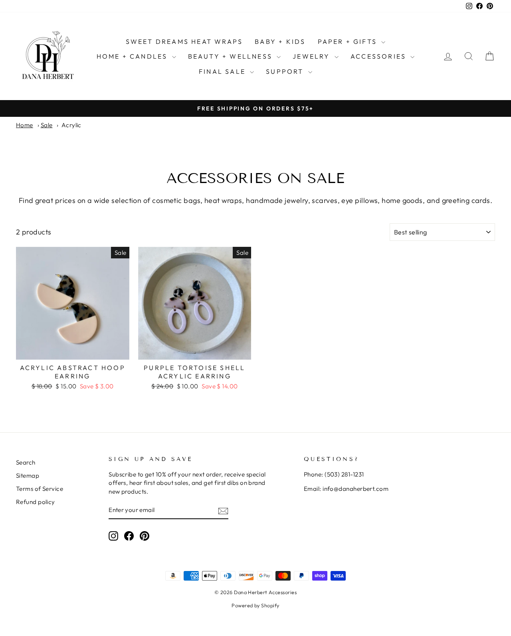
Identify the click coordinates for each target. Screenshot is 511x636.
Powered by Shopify (255, 605)
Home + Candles (133, 56)
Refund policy (35, 502)
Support (286, 71)
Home (24, 125)
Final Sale (223, 71)
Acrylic (71, 125)
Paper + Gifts (349, 41)
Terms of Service (39, 488)
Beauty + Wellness (231, 56)
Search (26, 462)
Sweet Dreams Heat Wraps (184, 41)
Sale (47, 125)
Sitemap (27, 475)
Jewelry (313, 56)
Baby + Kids (280, 41)
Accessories (379, 56)
